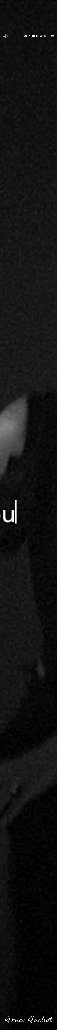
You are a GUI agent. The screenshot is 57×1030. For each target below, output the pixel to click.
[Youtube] (33, 36)
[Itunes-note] (29, 36)
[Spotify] (25, 36)
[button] (52, 36)
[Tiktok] (41, 36)
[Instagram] (45, 36)
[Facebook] (37, 36)
